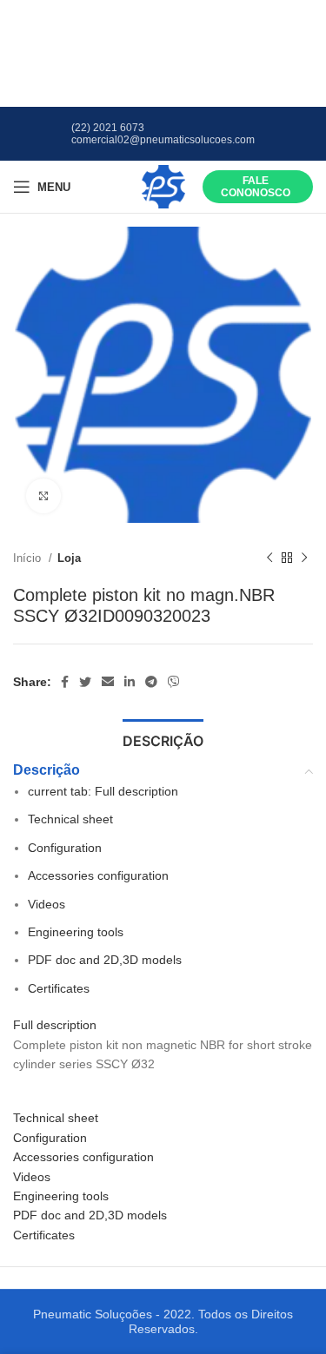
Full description (103, 791)
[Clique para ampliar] (43, 496)
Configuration (65, 848)
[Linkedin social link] (129, 681)
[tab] (163, 739)
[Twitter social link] (85, 681)
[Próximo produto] (304, 558)
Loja (69, 558)
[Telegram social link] (151, 681)
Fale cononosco (255, 187)
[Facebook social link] (65, 681)
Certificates (59, 988)
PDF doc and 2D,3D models (105, 960)
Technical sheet (70, 819)
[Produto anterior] (269, 558)
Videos (46, 904)
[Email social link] (107, 681)
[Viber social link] (174, 681)
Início (28, 558)
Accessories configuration (98, 875)
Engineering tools (75, 932)
